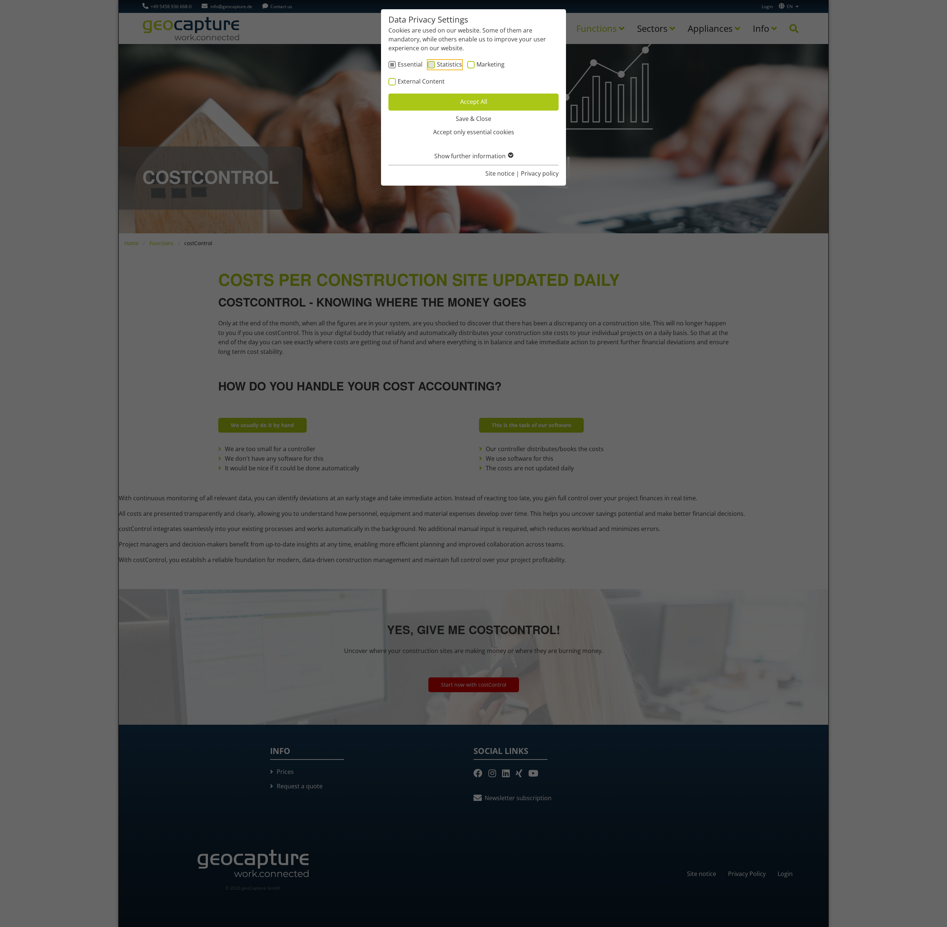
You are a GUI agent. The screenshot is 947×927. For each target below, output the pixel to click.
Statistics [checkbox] (449, 64)
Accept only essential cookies (473, 132)
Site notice (500, 173)
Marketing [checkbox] (490, 64)
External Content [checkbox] (421, 81)
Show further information (470, 156)
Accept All (473, 102)
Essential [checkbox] (410, 64)
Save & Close (473, 119)
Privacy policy (540, 173)
